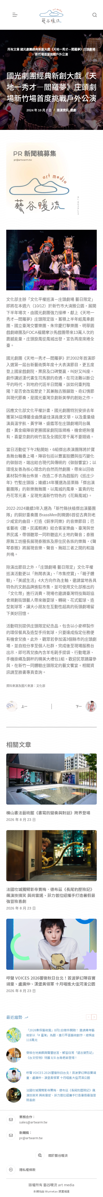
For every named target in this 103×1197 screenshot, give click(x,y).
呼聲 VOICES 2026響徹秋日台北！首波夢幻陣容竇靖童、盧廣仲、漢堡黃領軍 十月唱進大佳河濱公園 (51, 981)
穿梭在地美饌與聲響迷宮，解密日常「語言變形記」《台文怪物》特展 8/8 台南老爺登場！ (60, 1055)
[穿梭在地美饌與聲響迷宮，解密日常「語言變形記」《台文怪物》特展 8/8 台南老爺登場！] (13, 1055)
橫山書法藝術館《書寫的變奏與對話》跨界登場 (48, 813)
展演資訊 (63, 110)
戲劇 (73, 110)
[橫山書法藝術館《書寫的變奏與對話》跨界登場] (51, 779)
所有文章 (14, 49)
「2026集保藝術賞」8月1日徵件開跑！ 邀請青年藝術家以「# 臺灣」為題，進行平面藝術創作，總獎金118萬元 (60, 1035)
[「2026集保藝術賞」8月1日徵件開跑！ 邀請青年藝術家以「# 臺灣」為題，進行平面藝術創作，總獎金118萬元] (13, 1035)
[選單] (15, 14)
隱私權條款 (27, 1169)
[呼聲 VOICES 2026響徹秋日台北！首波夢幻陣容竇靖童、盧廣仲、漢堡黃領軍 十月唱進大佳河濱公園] (51, 944)
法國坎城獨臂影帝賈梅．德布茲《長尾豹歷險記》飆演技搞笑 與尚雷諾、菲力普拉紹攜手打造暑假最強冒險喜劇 (50, 895)
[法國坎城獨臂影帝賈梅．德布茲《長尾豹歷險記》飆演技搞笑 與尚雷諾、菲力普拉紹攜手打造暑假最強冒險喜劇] (51, 855)
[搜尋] (94, 15)
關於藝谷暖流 (58, 1155)
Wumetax (51, 1191)
